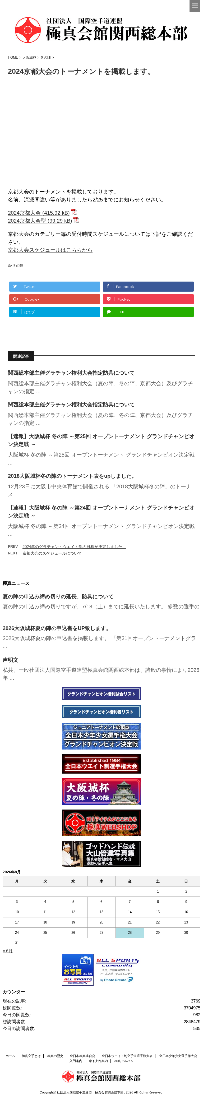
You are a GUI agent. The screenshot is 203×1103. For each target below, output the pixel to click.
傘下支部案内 (98, 1061)
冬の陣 (18, 266)
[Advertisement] (101, 135)
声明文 (11, 660)
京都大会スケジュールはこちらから (50, 250)
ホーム (10, 1056)
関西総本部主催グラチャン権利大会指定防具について (71, 373)
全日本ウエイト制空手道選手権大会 (127, 1056)
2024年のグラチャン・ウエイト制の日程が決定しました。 (74, 546)
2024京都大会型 (27, 221)
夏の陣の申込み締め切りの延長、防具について (58, 596)
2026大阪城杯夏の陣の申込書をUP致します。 (57, 628)
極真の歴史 (55, 1056)
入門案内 (76, 1061)
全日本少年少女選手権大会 (178, 1056)
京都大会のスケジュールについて (52, 553)
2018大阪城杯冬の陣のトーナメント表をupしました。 (72, 476)
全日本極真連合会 (82, 1056)
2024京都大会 (24, 213)
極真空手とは (31, 1056)
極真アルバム (123, 1061)
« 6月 (8, 951)
